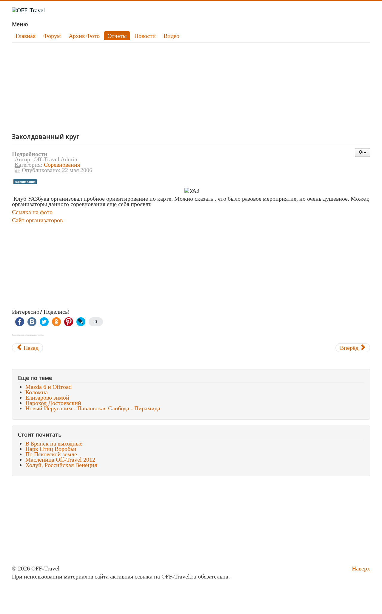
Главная (26, 36)
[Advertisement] (191, 87)
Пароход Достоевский (53, 403)
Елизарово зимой (47, 397)
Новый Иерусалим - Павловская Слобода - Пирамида (92, 408)
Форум (52, 36)
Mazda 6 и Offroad (48, 386)
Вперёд (350, 347)
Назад (30, 347)
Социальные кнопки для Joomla (28, 335)
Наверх (361, 568)
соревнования (25, 181)
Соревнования (62, 164)
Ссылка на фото (32, 212)
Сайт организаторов (37, 220)
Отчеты (117, 36)
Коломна (36, 392)
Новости (145, 36)
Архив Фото (84, 36)
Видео (171, 36)
